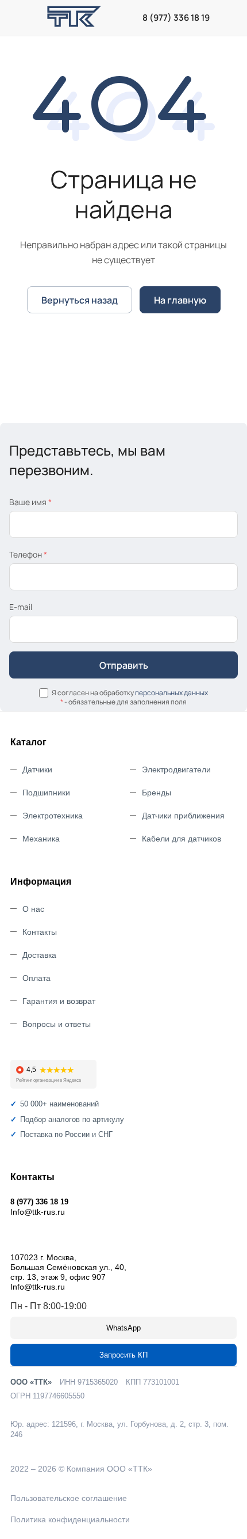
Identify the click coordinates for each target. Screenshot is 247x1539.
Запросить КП (123, 1355)
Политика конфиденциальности (70, 1519)
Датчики (37, 769)
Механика (41, 838)
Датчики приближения (183, 815)
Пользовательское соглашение (68, 1498)
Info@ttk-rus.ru (37, 1211)
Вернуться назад (79, 300)
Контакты (39, 932)
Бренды (156, 792)
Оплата (36, 978)
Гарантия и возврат (58, 1001)
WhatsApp (123, 1328)
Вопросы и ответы (56, 1024)
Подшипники (46, 792)
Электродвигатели (176, 769)
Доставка (39, 955)
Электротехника (52, 815)
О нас (33, 908)
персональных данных (171, 693)
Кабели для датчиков (181, 838)
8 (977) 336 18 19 (176, 18)
